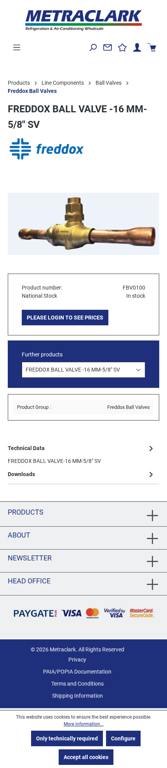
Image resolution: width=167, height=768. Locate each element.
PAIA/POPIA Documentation (77, 672)
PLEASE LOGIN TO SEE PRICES (65, 317)
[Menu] (17, 47)
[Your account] (137, 47)
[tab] (81, 454)
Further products (42, 354)
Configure (123, 738)
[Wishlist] (122, 47)
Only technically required (67, 738)
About (19, 535)
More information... (84, 724)
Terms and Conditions (77, 684)
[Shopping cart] (151, 47)
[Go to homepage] (83, 20)
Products (25, 512)
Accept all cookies (86, 757)
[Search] (92, 47)
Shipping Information (77, 696)
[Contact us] (107, 47)
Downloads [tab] (21, 474)
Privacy (77, 659)
